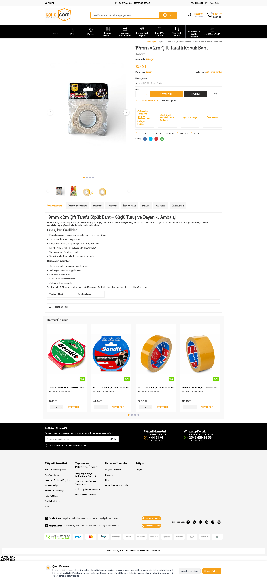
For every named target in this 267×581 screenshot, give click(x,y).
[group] (88, 110)
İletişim (138, 469)
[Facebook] (188, 522)
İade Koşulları (129, 205)
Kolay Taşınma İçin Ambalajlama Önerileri (85, 474)
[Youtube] (206, 522)
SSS (47, 506)
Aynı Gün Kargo (52, 474)
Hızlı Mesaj (160, 205)
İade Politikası (51, 495)
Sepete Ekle (166, 94)
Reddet (103, 573)
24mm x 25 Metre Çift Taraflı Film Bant (156, 387)
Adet (137, 89)
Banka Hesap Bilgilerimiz (56, 469)
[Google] (219, 522)
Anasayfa (152, 41)
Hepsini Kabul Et (211, 571)
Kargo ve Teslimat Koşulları (57, 480)
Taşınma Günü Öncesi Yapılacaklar (85, 483)
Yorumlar (97, 205)
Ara (171, 15)
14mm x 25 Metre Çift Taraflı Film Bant (111, 387)
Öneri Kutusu (178, 205)
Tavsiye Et (156, 133)
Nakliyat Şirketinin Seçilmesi (88, 489)
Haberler (109, 474)
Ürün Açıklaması (54, 205)
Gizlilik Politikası (52, 501)
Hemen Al (196, 94)
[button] (84, 177)
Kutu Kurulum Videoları (85, 494)
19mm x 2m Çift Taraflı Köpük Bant (207, 41)
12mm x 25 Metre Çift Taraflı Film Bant (66, 387)
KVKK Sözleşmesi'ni (57, 445)
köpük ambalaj (61, 307)
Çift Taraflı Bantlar (183, 41)
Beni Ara (145, 205)
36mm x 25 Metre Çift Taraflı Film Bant (200, 387)
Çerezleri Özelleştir (190, 571)
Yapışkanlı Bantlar (165, 41)
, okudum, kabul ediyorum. (68, 445)
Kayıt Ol (112, 439)
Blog (107, 480)
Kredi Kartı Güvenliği (54, 490)
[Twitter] (194, 522)
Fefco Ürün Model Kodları (117, 485)
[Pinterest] (200, 522)
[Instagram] (213, 522)
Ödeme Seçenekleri (77, 205)
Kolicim (140, 54)
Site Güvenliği (51, 485)
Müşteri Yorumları (113, 469)
